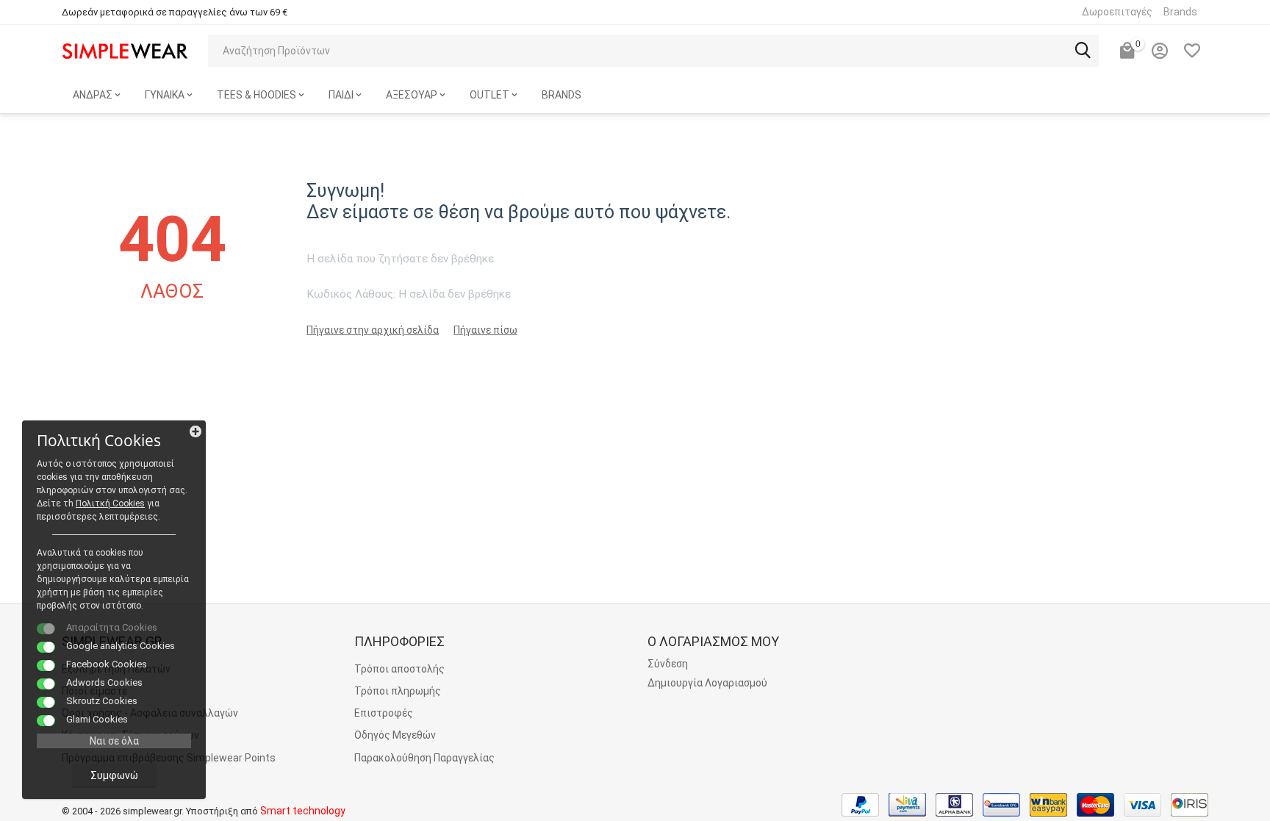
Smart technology (302, 811)
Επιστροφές (383, 713)
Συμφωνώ (114, 775)
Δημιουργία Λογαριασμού (707, 683)
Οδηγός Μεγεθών (395, 735)
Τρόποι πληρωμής (397, 691)
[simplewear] (125, 50)
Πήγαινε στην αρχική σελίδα (372, 330)
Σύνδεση (667, 664)
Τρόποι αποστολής (399, 669)
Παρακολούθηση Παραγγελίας (424, 758)
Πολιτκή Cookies (110, 503)
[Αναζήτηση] (1082, 51)
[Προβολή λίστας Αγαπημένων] (1192, 51)
